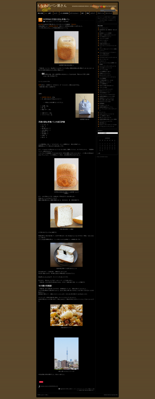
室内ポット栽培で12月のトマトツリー (108, 35)
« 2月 (99, 153)
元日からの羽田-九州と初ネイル (106, 85)
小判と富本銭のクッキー (105, 92)
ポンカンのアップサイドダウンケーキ (108, 66)
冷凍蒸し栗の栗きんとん (105, 43)
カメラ (55, 13)
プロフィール (101, 13)
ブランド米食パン (59, 21)
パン (54, 21)
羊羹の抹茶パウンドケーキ (105, 82)
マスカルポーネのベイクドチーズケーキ (108, 57)
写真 (83, 390)
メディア (92, 13)
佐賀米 (80, 390)
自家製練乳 (102, 103)
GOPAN (46, 21)
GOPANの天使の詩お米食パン (56, 19)
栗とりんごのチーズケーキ (105, 117)
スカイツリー (79, 388)
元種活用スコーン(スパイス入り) (107, 98)
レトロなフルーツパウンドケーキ (107, 126)
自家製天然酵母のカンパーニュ (106, 107)
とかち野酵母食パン (104, 83)
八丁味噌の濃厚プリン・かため (106, 80)
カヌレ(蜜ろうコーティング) (106, 67)
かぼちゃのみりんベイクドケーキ (107, 114)
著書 (88, 13)
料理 (64, 21)
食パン (93, 390)
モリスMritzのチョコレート (105, 36)
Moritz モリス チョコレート (105, 91)
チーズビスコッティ (104, 28)
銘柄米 (67, 21)
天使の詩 (73, 24)
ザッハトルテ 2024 (104, 69)
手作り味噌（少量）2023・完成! (107, 99)
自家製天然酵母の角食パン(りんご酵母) (108, 119)
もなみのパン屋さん (52, 5)
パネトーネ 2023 (103, 87)
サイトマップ (109, 13)
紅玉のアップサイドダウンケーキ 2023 (108, 124)
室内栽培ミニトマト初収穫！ (106, 33)
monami (46, 386)
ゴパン (75, 388)
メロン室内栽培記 (64, 13)
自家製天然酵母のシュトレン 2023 (107, 96)
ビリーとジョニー (74, 13)
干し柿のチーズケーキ (104, 105)
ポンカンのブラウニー (104, 55)
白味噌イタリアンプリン (105, 73)
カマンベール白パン (104, 40)
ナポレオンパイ (103, 61)
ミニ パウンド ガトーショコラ (106, 89)
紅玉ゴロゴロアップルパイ (105, 75)
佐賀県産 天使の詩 (53, 26)
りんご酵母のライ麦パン (105, 115)
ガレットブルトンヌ (104, 59)
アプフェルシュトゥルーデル (106, 121)
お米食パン (51, 21)
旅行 (83, 13)
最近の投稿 (40, 13)
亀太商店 (40, 24)
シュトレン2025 (103, 42)
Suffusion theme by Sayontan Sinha (111, 394)
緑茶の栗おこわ (103, 123)
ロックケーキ (102, 112)
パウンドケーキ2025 (104, 38)
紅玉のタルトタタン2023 (105, 101)
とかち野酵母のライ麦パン (105, 71)
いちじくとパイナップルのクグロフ (107, 94)
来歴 (39, 85)
